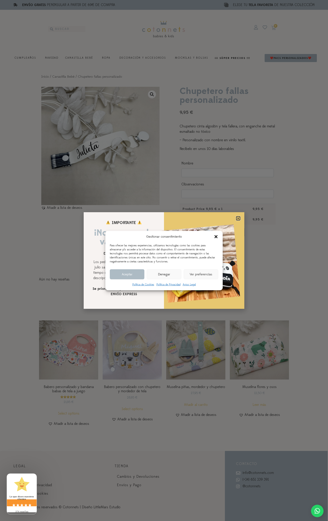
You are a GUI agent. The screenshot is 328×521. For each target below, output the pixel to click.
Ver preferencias (201, 274)
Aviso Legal (189, 284)
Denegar (164, 274)
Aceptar (127, 274)
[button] (216, 237)
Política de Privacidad (168, 284)
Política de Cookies (143, 284)
